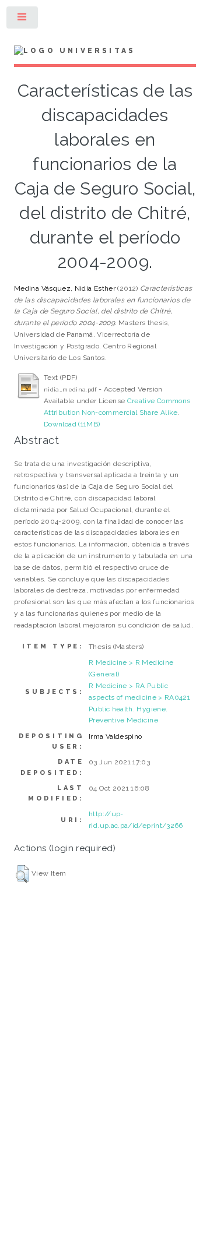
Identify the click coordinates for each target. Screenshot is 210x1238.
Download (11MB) (72, 424)
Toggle (23, 20)
